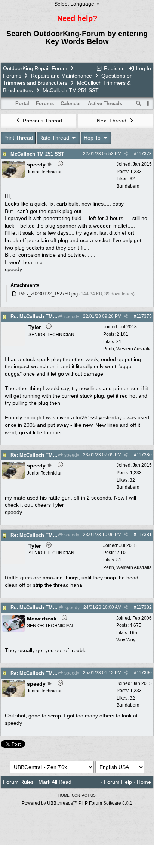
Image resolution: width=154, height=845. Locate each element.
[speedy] (13, 176)
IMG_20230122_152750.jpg (48, 294)
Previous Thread (41, 120)
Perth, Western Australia (127, 348)
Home (144, 782)
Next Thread (112, 120)
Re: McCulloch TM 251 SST (41, 316)
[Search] (139, 103)
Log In (143, 68)
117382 (144, 607)
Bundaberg (128, 186)
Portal (22, 103)
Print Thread (18, 138)
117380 (144, 454)
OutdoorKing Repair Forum (35, 68)
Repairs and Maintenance (61, 76)
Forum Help (118, 782)
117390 (144, 672)
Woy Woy (125, 639)
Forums (12, 76)
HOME (64, 795)
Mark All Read (54, 782)
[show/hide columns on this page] (148, 103)
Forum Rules (18, 782)
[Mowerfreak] (13, 630)
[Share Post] (125, 153)
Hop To (93, 138)
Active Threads (105, 103)
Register (113, 68)
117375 (144, 316)
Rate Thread (55, 138)
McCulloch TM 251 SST (37, 154)
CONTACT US (84, 795)
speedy (71, 316)
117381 (144, 534)
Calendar (71, 103)
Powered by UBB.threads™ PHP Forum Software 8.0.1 (77, 803)
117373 (144, 153)
